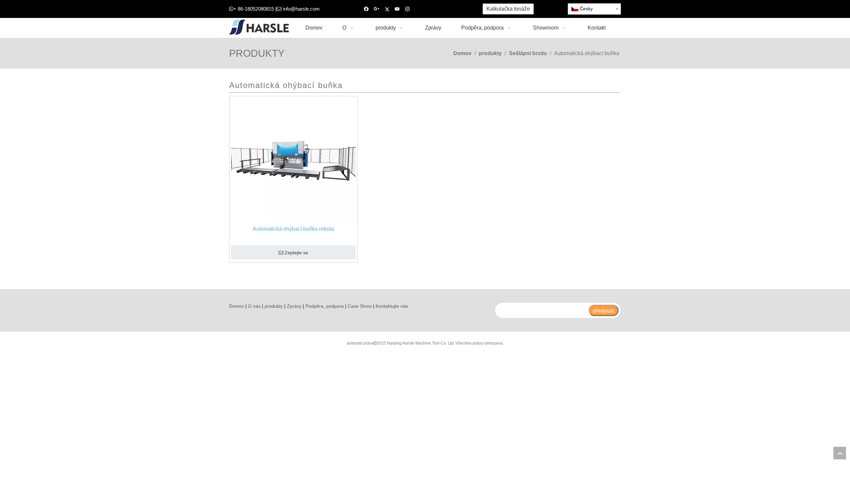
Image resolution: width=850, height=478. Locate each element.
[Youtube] (397, 9)
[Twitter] (387, 9)
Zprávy (294, 306)
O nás (254, 306)
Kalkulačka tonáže (508, 9)
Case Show (360, 306)
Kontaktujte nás (392, 306)
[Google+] (377, 9)
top (839, 453)
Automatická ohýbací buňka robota (293, 229)
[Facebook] (366, 9)
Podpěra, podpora (324, 306)
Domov (236, 306)
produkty (274, 306)
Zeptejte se (296, 252)
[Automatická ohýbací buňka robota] (293, 160)
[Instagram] (407, 9)
